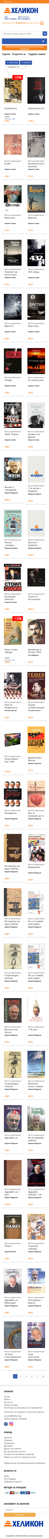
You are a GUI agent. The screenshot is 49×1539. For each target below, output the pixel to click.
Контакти (8, 1402)
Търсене (8, 1437)
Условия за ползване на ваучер (19, 1454)
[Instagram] (11, 1424)
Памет (8, 1246)
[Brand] (21, 8)
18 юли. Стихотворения (13, 1355)
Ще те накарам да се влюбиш (36, 816)
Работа (7, 1399)
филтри (27, 62)
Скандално (11, 813)
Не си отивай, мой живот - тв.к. (36, 978)
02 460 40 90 (33, 23)
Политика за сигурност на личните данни (24, 1412)
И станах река (36, 380)
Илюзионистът (36, 108)
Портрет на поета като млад (11, 274)
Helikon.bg (7, 2)
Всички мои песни (11, 1031)
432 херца (33, 271)
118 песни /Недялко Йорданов (34, 491)
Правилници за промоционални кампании (24, 1463)
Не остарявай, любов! (36, 1139)
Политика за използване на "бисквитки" (23, 1407)
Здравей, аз (11, 1137)
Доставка (8, 1446)
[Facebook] (6, 1424)
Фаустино (10, 217)
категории (13, 62)
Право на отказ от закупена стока (20, 1457)
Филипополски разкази (36, 165)
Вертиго (32, 217)
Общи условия (11, 1405)
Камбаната (11, 108)
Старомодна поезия (11, 977)
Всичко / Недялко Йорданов (33, 545)
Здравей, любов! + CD (35, 1193)
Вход (6, 1476)
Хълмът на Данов (34, 435)
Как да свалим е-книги (14, 1451)
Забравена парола (12, 1481)
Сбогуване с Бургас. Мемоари (35, 1303)
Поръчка (8, 1440)
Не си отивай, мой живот (36, 922)
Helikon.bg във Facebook (15, 1418)
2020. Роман (11, 434)
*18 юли (32, 1029)
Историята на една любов (12, 922)
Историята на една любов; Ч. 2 (12, 869)
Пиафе (8, 380)
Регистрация (10, 1478)
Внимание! (34, 867)
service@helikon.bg (12, 1416)
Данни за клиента (12, 1448)
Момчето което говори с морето (35, 1086)
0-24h (8, 163)
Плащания (9, 1443)
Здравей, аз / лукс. (12, 1193)
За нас (7, 1396)
